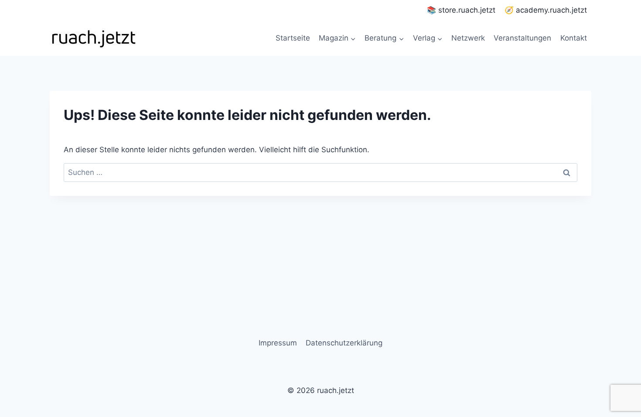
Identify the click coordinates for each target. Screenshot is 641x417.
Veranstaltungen (522, 38)
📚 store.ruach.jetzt (461, 10)
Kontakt (573, 38)
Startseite (293, 38)
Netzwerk (468, 38)
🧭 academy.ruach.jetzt (546, 10)
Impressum (278, 342)
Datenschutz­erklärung (344, 342)
